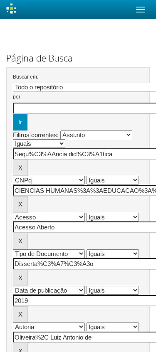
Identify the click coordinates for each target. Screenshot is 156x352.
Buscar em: (25, 77)
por (16, 97)
